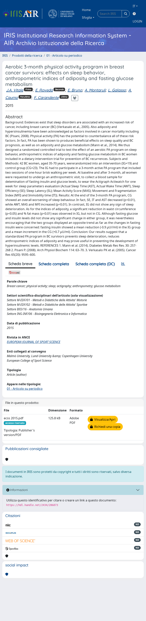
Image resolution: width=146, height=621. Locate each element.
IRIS (5, 55)
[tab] (123, 264)
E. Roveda (44, 90)
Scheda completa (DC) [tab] (95, 263)
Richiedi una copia (106, 427)
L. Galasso (117, 90)
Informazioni (18, 490)
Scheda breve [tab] (20, 263)
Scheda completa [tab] (54, 263)
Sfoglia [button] (87, 17)
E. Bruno (74, 90)
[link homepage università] (61, 14)
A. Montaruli (95, 90)
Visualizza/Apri (104, 419)
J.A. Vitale (14, 90)
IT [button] (134, 6)
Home (86, 10)
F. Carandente (46, 97)
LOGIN (137, 21)
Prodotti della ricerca (27, 55)
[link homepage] (22, 14)
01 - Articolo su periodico (64, 55)
